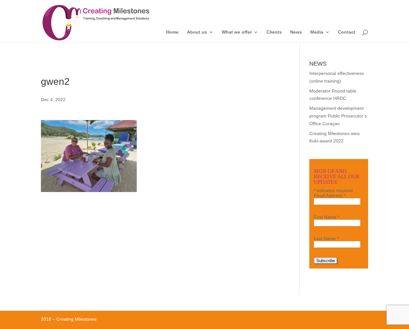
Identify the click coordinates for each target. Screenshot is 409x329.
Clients (274, 32)
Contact (346, 32)
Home (172, 32)
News (296, 32)
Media (316, 32)
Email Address (329, 195)
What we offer (237, 32)
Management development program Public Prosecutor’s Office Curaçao (338, 116)
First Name (326, 217)
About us (197, 32)
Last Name (326, 238)
